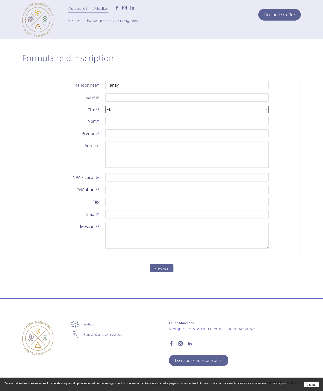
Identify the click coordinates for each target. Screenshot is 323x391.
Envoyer (161, 268)
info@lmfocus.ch (244, 329)
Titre (93, 109)
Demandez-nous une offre (198, 360)
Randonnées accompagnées (112, 20)
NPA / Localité (86, 177)
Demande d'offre (279, 14)
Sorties (74, 20)
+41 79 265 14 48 (219, 329)
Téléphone (88, 189)
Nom (93, 121)
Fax (96, 202)
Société (92, 97)
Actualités (100, 8)
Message (89, 226)
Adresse (91, 145)
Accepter (311, 384)
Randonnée (87, 85)
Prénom (90, 133)
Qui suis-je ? (77, 8)
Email (92, 214)
